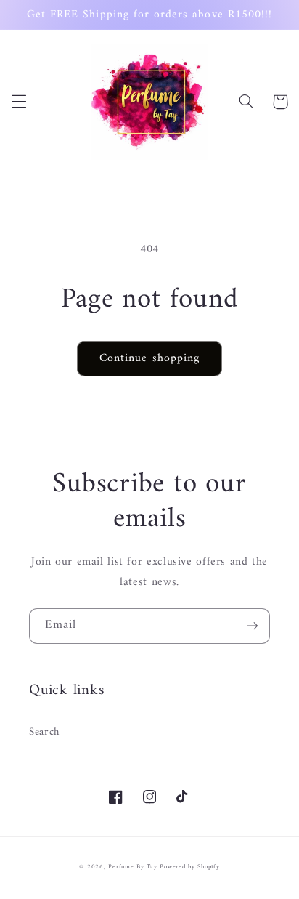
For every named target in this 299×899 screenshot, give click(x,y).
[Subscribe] (252, 626)
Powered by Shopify (189, 867)
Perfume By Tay (132, 867)
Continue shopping (149, 358)
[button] (19, 101)
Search (44, 731)
